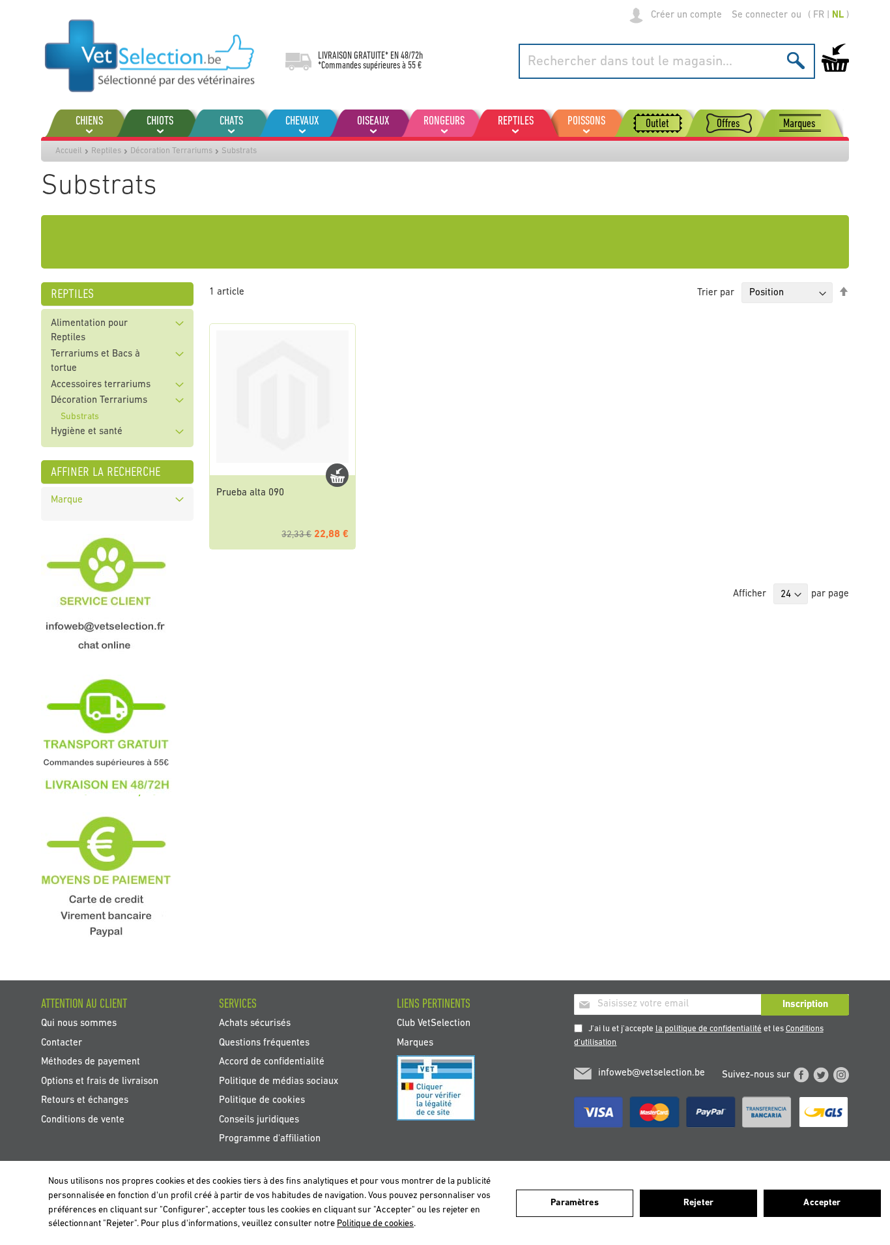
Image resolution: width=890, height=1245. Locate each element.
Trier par (715, 293)
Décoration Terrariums (171, 151)
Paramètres (574, 1203)
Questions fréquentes (264, 1042)
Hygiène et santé (86, 432)
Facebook (801, 1074)
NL (838, 15)
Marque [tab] (67, 500)
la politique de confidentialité (708, 1029)
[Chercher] (795, 60)
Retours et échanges (84, 1101)
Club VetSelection (433, 1024)
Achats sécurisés (255, 1024)
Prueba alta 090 (250, 493)
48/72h (412, 56)
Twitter (820, 1074)
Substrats (80, 417)
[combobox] (667, 61)
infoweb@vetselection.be (651, 1073)
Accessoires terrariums (101, 385)
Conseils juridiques (259, 1119)
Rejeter (698, 1203)
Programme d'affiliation (270, 1138)
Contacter (61, 1042)
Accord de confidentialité (271, 1062)
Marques (415, 1042)
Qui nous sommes (79, 1024)
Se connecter (760, 15)
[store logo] (150, 55)
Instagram (841, 1075)
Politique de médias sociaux (278, 1081)
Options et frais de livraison (99, 1081)
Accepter (821, 1203)
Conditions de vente (82, 1119)
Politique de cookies (262, 1101)
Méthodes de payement (90, 1062)
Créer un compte (686, 15)
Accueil (68, 151)
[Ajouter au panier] (337, 475)
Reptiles (106, 151)
